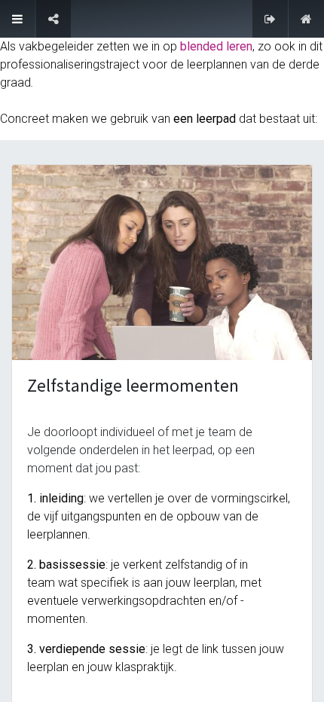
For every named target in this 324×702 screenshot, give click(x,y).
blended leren (216, 46)
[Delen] (53, 19)
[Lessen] (17, 19)
